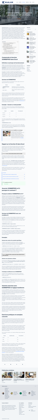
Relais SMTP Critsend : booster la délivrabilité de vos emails (33, 57)
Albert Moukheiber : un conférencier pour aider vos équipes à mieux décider (33, 393)
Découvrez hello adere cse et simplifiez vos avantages (13, 130)
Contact (29, 405)
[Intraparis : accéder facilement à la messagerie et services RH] (28, 52)
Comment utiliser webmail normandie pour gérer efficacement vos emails (19, 380)
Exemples (5, 49)
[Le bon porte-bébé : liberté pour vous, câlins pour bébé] (12, 393)
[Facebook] (5, 364)
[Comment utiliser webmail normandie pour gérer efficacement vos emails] (19, 375)
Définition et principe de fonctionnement (8, 43)
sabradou (20, 410)
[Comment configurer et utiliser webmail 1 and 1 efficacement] (30, 375)
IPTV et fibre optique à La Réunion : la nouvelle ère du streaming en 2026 (7, 380)
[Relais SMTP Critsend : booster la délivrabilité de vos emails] (28, 57)
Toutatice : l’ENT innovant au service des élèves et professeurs (33, 38)
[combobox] (31, 29)
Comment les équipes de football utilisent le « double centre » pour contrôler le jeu (25, 393)
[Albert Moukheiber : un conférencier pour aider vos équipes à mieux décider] (29, 393)
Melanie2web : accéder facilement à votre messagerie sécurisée (33, 43)
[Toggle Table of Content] (17, 41)
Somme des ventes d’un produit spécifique (9, 50)
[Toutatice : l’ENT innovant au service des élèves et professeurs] (28, 38)
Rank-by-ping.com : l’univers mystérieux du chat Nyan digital (33, 47)
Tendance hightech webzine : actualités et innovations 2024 (33, 61)
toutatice (20, 413)
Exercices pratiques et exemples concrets (8, 53)
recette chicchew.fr (21, 411)
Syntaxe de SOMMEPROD (7, 44)
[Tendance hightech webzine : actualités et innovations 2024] (28, 61)
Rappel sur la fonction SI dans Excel (7, 46)
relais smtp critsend (22, 414)
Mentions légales (30, 407)
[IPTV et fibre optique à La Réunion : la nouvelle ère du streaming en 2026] (7, 375)
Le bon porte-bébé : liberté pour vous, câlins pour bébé (16, 393)
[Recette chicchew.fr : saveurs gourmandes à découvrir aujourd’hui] (28, 34)
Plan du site (30, 404)
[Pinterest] (17, 364)
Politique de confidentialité (32, 406)
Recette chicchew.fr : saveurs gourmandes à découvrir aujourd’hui (33, 34)
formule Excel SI (22, 100)
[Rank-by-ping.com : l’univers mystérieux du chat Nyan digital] (28, 47)
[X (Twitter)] (11, 364)
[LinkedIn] (22, 364)
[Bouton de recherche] (35, 29)
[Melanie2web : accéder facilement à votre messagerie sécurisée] (28, 43)
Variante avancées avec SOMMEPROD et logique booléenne (10, 52)
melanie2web (21, 412)
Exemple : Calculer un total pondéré (8, 45)
